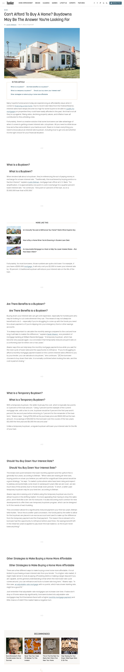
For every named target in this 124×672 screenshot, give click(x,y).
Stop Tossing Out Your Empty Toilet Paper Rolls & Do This (69, 658)
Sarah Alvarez (52, 334)
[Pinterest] (97, 3)
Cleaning (46, 3)
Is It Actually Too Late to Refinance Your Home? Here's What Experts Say (49, 230)
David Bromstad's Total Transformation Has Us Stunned (13, 658)
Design (37, 3)
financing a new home (24, 106)
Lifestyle (63, 3)
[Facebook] (94, 3)
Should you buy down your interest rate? (47, 90)
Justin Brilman (33, 182)
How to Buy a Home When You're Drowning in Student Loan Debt (46, 240)
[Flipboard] (100, 3)
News (6, 10)
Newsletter (117, 3)
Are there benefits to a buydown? (37, 87)
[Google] (103, 3)
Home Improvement (26, 3)
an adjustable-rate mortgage (26, 584)
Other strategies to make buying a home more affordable (29, 94)
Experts (72, 3)
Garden (54, 3)
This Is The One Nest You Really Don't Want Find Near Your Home (51, 658)
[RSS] (106, 3)
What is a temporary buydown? (21, 90)
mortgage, (28, 266)
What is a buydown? (17, 87)
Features (81, 3)
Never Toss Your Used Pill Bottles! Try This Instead (32, 658)
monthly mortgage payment (60, 597)
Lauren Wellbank (11, 24)
